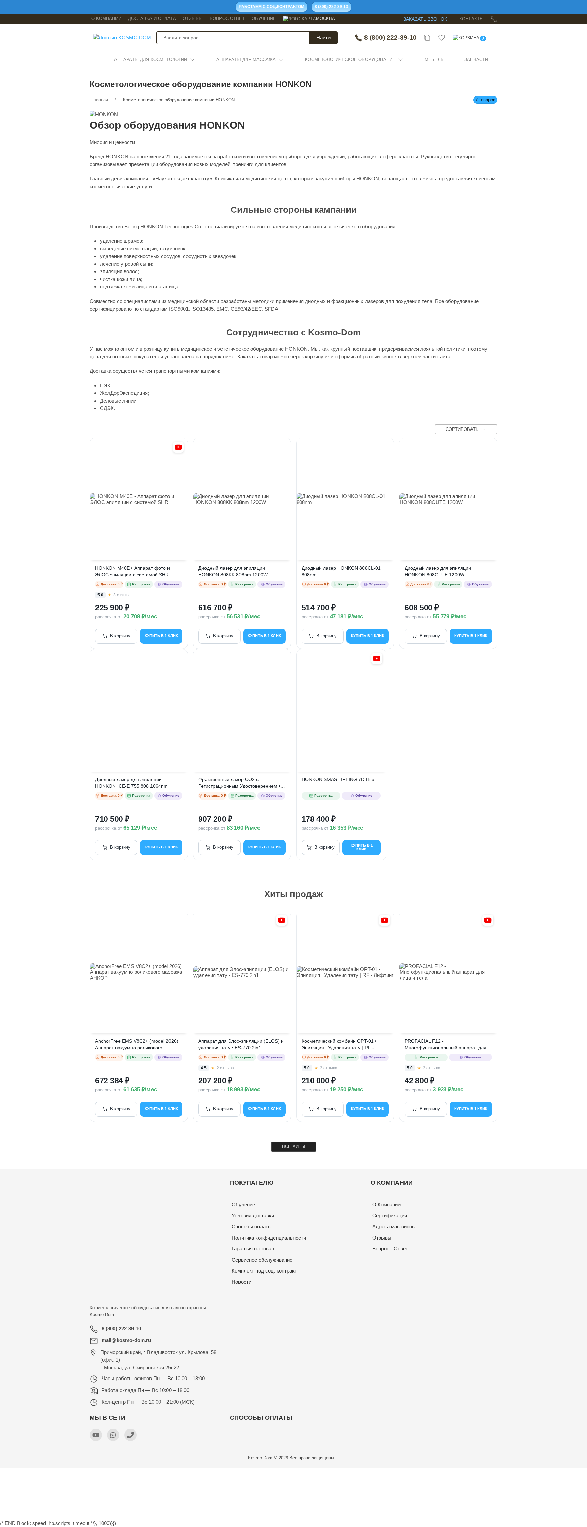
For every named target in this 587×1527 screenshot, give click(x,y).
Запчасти (476, 59)
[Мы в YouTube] (96, 1435)
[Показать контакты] (494, 19)
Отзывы (193, 18)
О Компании (386, 1204)
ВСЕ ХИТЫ (293, 1146)
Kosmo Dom (102, 1314)
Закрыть (424, 1475)
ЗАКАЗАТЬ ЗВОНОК (425, 19)
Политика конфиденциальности (269, 1238)
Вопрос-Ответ (227, 18)
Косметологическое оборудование (350, 59)
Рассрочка (141, 584)
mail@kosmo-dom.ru (126, 1340)
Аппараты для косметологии (150, 59)
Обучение (264, 18)
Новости (241, 1282)
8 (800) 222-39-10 (389, 37)
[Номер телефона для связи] (130, 1435)
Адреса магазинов (393, 1226)
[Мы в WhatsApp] (113, 1435)
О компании (106, 18)
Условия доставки (253, 1215)
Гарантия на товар (253, 1248)
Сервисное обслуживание (262, 1260)
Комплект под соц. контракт (264, 1271)
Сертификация (389, 1215)
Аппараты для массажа (246, 59)
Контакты (471, 18)
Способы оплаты (252, 1226)
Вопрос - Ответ (390, 1248)
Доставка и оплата (152, 18)
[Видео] (178, 447)
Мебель (434, 59)
